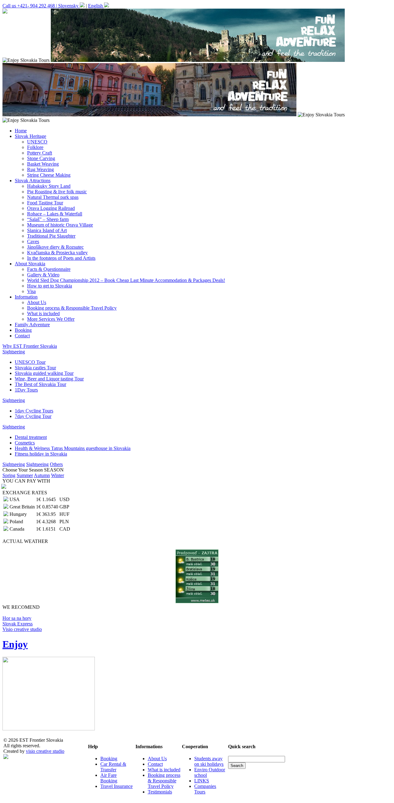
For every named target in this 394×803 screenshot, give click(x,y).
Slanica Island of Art (47, 230)
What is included (43, 313)
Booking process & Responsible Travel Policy (72, 308)
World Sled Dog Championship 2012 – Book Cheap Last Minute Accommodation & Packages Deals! (126, 280)
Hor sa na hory (16, 618)
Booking (23, 330)
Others (56, 464)
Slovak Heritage (30, 136)
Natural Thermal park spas (52, 197)
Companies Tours (205, 789)
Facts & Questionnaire (48, 269)
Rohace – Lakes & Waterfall (54, 213)
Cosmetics (25, 442)
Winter (57, 475)
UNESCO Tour (30, 362)
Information (26, 296)
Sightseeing (13, 351)
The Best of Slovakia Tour (40, 384)
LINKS (201, 780)
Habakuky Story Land (48, 186)
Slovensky (69, 5)
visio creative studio (45, 751)
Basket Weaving (43, 164)
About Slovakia (30, 263)
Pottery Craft (39, 152)
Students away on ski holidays (208, 761)
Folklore (35, 147)
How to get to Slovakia (49, 285)
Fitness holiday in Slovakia (41, 453)
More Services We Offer (50, 319)
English (96, 5)
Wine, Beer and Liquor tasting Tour (49, 378)
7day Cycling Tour (33, 416)
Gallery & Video (43, 274)
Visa (31, 291)
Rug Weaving (40, 169)
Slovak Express (17, 623)
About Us (36, 302)
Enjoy (15, 644)
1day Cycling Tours (34, 410)
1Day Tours (26, 389)
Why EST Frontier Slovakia (29, 346)
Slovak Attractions (32, 180)
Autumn (42, 475)
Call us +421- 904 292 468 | (30, 5)
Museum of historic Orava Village (60, 224)
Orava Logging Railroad (51, 208)
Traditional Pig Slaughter (51, 236)
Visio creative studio (22, 629)
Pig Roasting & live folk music (57, 191)
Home (21, 130)
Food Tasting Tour (45, 202)
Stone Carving (41, 158)
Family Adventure (32, 324)
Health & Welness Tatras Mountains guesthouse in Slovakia (73, 448)
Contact (22, 335)
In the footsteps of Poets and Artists (61, 258)
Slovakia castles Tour (35, 367)
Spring (8, 475)
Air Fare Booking (108, 778)
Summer (25, 475)
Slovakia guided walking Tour (44, 373)
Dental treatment (31, 437)
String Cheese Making (48, 175)
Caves (33, 241)
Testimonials (160, 791)
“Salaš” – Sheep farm (48, 219)
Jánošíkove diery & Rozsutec (55, 247)
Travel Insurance (116, 786)
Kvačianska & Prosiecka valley (57, 252)
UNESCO (37, 141)
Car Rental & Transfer (113, 766)
